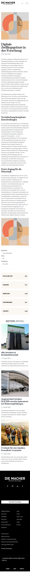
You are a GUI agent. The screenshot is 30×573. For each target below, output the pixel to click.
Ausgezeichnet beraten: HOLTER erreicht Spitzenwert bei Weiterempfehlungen (14, 401)
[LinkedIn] (17, 486)
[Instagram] (12, 486)
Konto (22, 569)
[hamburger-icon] (27, 3)
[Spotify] (22, 486)
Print (8, 569)
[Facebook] (8, 486)
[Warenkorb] (22, 3)
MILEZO (4, 560)
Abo (14, 569)
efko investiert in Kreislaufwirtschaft (9, 353)
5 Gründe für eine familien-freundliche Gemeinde (13, 449)
